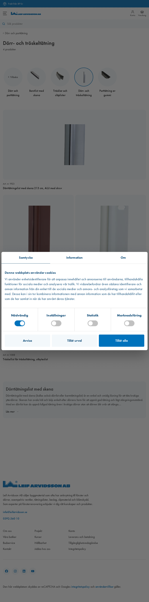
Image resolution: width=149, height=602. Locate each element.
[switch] (56, 323)
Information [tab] (74, 258)
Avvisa (27, 340)
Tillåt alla (121, 340)
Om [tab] (123, 258)
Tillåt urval (74, 340)
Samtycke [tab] (26, 258)
